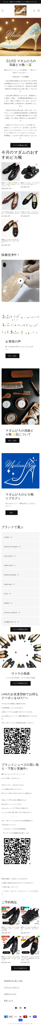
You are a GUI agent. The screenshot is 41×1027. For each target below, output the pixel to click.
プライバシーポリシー (12, 987)
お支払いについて (10, 994)
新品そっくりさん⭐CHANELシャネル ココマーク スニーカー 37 (30, 928)
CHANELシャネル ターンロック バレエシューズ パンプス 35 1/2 (30, 212)
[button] (2, 11)
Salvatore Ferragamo (11, 547)
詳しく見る (12, 356)
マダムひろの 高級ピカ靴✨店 (18, 1023)
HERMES (7, 603)
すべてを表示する (20, 968)
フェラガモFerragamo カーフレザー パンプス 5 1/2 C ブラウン (10, 212)
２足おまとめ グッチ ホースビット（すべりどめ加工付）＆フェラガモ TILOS (30, 958)
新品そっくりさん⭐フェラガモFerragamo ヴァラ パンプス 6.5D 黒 (10, 928)
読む (11, 513)
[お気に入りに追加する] (17, 165)
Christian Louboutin (10, 612)
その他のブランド (10, 622)
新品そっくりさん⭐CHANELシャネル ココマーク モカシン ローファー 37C (10, 184)
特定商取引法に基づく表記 (13, 981)
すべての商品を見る (20, 145)
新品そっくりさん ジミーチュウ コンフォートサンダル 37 (30, 183)
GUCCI (6, 594)
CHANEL (7, 537)
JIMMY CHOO (8, 565)
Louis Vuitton (8, 556)
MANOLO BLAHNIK (10, 575)
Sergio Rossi (8, 584)
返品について (8, 1000)
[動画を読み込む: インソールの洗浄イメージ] (20, 281)
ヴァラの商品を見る (20, 683)
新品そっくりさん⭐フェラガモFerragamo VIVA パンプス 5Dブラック (10, 958)
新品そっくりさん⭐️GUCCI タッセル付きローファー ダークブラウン (10, 241)
